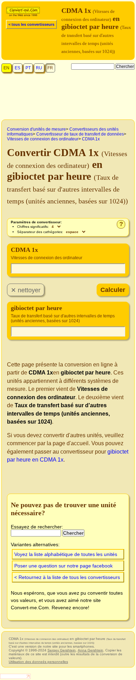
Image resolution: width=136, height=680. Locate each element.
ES (17, 67)
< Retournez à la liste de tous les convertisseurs (67, 577)
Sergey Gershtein (61, 650)
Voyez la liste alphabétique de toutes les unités (65, 554)
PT (28, 67)
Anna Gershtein (90, 650)
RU (39, 67)
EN (6, 67)
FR (50, 67)
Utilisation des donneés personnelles (38, 662)
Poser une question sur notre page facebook (63, 566)
